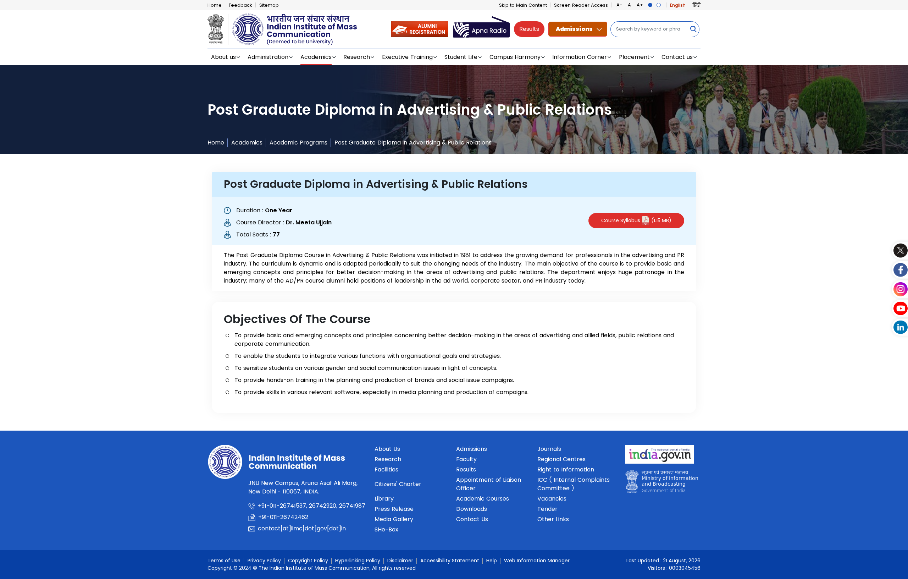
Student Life (460, 57)
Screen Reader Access (581, 5)
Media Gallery (394, 519)
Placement (634, 57)
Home (214, 5)
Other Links (553, 519)
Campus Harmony (515, 57)
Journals (549, 449)
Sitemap (269, 5)
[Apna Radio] (481, 29)
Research (356, 57)
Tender (547, 509)
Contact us (677, 57)
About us (223, 57)
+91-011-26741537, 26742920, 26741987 (311, 506)
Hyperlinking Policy (357, 560)
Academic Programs (298, 142)
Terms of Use (223, 560)
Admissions (574, 29)
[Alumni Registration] (419, 29)
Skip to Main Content (523, 5)
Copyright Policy (308, 560)
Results (529, 29)
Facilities (386, 469)
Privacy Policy (264, 560)
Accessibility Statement (449, 560)
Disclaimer (400, 560)
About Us (387, 449)
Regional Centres (561, 459)
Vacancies (551, 499)
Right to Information (565, 469)
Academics (316, 57)
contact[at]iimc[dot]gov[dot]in (303, 528)
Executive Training (407, 57)
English (678, 5)
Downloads (471, 509)
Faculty (466, 459)
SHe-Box (386, 529)
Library (384, 499)
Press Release (394, 509)
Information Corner (579, 57)
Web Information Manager (537, 560)
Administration (268, 57)
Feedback (240, 5)
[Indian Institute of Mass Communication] (282, 29)
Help (491, 560)
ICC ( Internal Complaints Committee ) (573, 484)
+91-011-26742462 (283, 517)
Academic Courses (482, 499)
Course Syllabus (636, 220)
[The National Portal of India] (659, 457)
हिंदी (697, 5)
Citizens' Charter (398, 484)
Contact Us (472, 519)
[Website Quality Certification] (661, 484)
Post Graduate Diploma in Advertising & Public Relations (413, 142)
